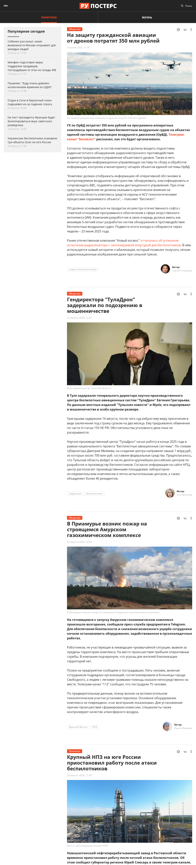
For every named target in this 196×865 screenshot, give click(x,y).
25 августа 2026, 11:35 (79, 775)
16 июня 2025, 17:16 (78, 47)
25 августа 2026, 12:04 (79, 542)
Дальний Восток (78, 727)
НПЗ (94, 727)
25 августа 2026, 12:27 (79, 317)
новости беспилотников (83, 269)
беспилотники (94, 493)
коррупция (75, 493)
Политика (49, 17)
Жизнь (147, 17)
